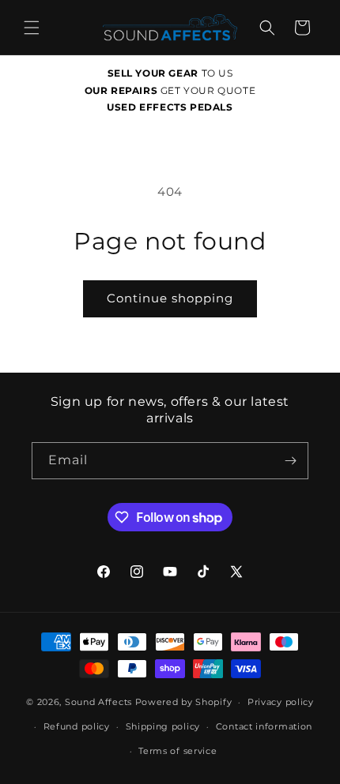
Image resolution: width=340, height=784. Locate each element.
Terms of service (177, 750)
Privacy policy (280, 701)
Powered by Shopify (183, 701)
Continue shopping (170, 298)
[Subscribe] (290, 460)
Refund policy (76, 726)
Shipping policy (163, 726)
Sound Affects (98, 701)
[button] (31, 27)
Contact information (264, 726)
